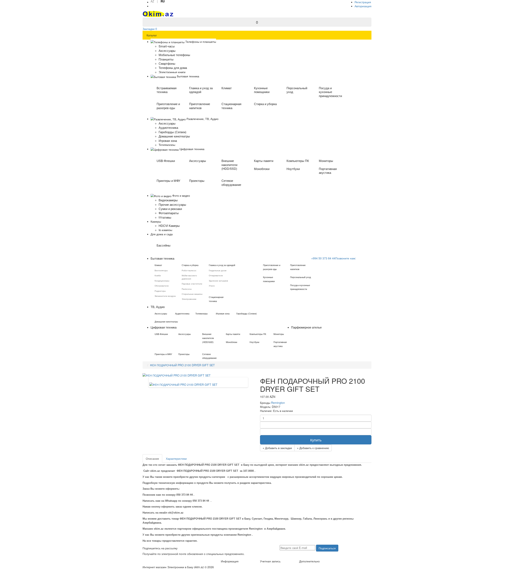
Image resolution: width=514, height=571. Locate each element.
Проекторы (196, 180)
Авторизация (363, 6)
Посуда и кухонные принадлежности (330, 92)
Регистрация (363, 2)
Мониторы (326, 161)
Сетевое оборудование (231, 182)
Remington (278, 403)
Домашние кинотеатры (166, 321)
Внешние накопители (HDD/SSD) (229, 165)
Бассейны (163, 245)
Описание (152, 458)
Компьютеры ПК (298, 161)
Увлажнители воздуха (165, 296)
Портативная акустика (328, 171)
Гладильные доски (217, 270)
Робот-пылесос (189, 270)
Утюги (212, 285)
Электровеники (189, 299)
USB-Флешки (166, 161)
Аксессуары (197, 161)
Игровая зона (222, 313)
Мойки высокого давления (189, 277)
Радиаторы (160, 291)
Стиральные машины (192, 294)
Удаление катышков (218, 280)
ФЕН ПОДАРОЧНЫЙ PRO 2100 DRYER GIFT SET (182, 365)
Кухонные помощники (261, 90)
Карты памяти (263, 161)
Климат (226, 88)
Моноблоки (261, 169)
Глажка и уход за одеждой (201, 90)
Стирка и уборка (265, 104)
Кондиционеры (162, 280)
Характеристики (176, 458)
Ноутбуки (293, 169)
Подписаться (327, 548)
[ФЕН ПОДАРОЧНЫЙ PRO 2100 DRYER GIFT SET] (183, 384)
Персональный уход (297, 90)
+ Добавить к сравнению (313, 448)
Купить (315, 439)
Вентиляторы (161, 270)
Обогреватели (162, 285)
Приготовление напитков (199, 106)
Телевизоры (201, 313)
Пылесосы (187, 289)
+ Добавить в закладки (277, 448)
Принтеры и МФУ (168, 180)
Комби (158, 275)
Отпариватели (216, 275)
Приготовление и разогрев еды (168, 106)
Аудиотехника (182, 313)
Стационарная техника (231, 106)
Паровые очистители (192, 283)
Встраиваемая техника (166, 90)
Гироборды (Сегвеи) (246, 313)
